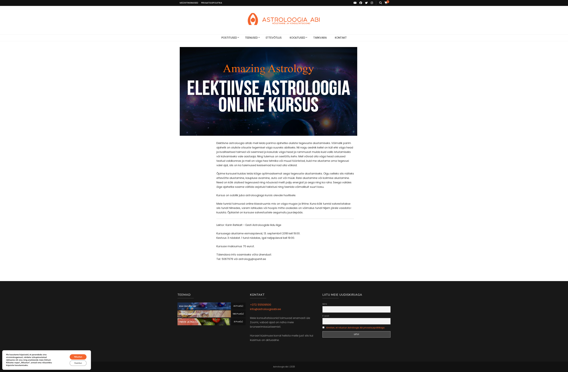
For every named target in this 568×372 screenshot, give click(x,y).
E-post (325, 315)
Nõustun (78, 356)
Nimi (324, 304)
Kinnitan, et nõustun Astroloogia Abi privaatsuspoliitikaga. (355, 327)
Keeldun (78, 363)
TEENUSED (251, 37)
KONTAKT (341, 37)
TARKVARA (320, 37)
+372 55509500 (260, 305)
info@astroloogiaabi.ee (265, 309)
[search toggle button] (380, 3)
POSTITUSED (229, 37)
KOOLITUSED (297, 37)
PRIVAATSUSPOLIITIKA (211, 2)
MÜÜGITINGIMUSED (189, 2)
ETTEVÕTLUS (274, 37)
